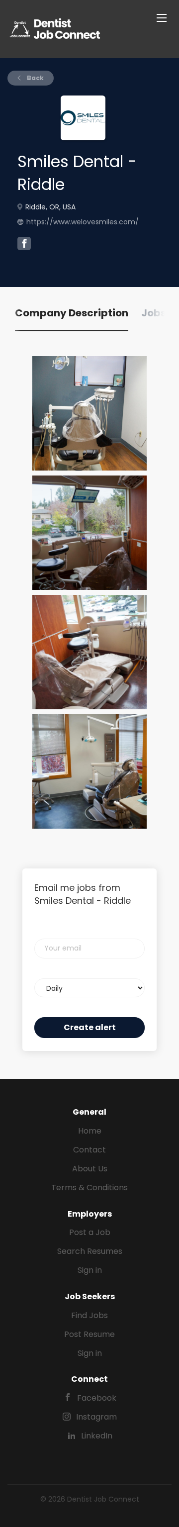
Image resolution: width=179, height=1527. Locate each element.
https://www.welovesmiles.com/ (82, 222)
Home (89, 1131)
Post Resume (89, 1334)
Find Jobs (89, 1315)
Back (34, 78)
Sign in (90, 1270)
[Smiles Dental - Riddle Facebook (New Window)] (24, 245)
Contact (89, 1149)
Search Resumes (89, 1251)
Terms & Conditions (89, 1187)
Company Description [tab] (71, 313)
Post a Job (89, 1232)
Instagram (96, 1417)
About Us (89, 1168)
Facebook (96, 1398)
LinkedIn (96, 1435)
